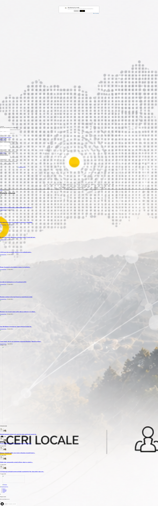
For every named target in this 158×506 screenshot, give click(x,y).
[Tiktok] (12, 164)
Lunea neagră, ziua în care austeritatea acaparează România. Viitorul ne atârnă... (20, 341)
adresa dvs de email (14, 144)
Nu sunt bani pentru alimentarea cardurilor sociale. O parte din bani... (18, 237)
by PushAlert (96, 13)
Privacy (3, 488)
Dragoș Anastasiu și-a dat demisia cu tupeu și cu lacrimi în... (15, 267)
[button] (104, 187)
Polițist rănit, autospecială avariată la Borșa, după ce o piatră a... (16, 462)
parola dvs (12, 133)
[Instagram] (18, 164)
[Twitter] (21, 164)
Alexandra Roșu (3, 209)
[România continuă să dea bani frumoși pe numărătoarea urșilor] (10, 294)
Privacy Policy (3, 139)
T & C (3, 492)
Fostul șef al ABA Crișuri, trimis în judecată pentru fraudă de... (16, 443)
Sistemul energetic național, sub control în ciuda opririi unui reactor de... (18, 434)
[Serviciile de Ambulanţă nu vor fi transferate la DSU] (10, 279)
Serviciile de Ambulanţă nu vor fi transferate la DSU (13, 282)
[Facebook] (15, 164)
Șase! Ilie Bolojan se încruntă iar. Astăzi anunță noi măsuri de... (16, 326)
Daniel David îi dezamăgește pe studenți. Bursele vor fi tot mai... (16, 207)
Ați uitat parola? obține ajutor (5, 137)
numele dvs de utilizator (15, 129)
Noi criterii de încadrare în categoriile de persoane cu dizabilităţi (16, 222)
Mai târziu (76, 11)
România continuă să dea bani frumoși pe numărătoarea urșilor (16, 297)
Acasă (1, 190)
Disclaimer (4, 489)
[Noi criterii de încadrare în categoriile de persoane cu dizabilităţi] (10, 220)
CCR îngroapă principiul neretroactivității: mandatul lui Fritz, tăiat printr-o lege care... (22, 471)
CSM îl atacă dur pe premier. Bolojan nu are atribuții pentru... (16, 252)
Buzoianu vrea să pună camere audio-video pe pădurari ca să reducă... (18, 311)
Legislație (4, 491)
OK (82, 11)
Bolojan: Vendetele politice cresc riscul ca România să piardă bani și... (17, 453)
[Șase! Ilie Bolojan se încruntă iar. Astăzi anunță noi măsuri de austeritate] (10, 324)
